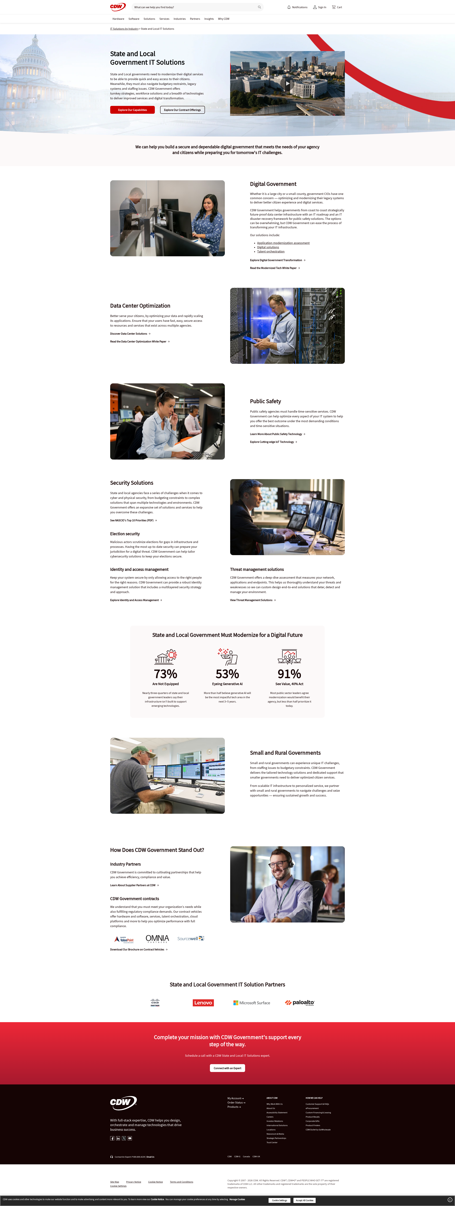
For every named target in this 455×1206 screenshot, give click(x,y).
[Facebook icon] (112, 1139)
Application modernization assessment (283, 243)
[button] (337, 7)
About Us (271, 1108)
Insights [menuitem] (209, 18)
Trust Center (272, 1142)
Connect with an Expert (227, 1068)
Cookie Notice (155, 1181)
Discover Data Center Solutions (128, 333)
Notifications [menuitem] (299, 7)
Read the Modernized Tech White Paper (273, 268)
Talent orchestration (271, 251)
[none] (118, 18)
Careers (270, 1116)
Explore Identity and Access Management (134, 600)
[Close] (449, 1199)
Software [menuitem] (134, 18)
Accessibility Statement (277, 1112)
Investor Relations (275, 1121)
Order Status (235, 1102)
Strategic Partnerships (276, 1138)
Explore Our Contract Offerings (182, 110)
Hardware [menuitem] (118, 18)
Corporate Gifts (312, 1121)
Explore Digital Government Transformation (276, 260)
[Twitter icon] (124, 1139)
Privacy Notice (133, 1181)
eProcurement (312, 1108)
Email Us (150, 1156)
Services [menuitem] (164, 18)
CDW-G (237, 1156)
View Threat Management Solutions (251, 600)
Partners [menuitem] (195, 18)
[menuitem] (289, 7)
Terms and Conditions (181, 1181)
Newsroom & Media (275, 1133)
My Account (235, 1098)
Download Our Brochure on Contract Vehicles (137, 949)
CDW (230, 1156)
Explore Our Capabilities (132, 110)
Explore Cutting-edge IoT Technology (272, 442)
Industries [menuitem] (180, 18)
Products (233, 1106)
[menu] (297, 7)
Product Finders (313, 1125)
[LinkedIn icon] (118, 1139)
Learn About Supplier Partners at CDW (133, 885)
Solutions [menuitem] (149, 18)
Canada (246, 1156)
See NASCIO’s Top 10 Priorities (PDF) (132, 520)
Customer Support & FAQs (317, 1104)
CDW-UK (256, 1156)
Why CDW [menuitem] (223, 18)
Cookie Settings (279, 1200)
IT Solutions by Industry (124, 28)
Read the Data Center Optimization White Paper (138, 341)
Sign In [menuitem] (322, 7)
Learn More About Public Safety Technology (276, 434)
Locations (271, 1129)
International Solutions (277, 1125)
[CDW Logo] (118, 7)
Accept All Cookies (304, 1200)
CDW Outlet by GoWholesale (318, 1129)
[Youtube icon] (130, 1139)
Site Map (114, 1181)
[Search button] (259, 7)
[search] (192, 7)
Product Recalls (313, 1116)
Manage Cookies (237, 1199)
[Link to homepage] (118, 7)
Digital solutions (268, 247)
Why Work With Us (275, 1104)
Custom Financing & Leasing (318, 1112)
